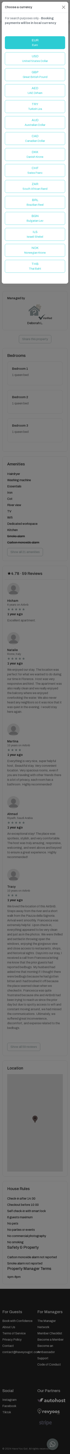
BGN (35, 218)
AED (35, 90)
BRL (35, 202)
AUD (35, 122)
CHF (35, 170)
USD (35, 59)
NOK (35, 250)
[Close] (63, 7)
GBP (35, 75)
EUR (35, 43)
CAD (35, 138)
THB (35, 266)
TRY (35, 106)
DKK (35, 154)
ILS (35, 234)
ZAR (35, 186)
